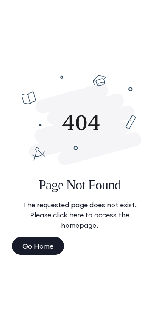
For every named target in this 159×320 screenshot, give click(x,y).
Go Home (37, 246)
